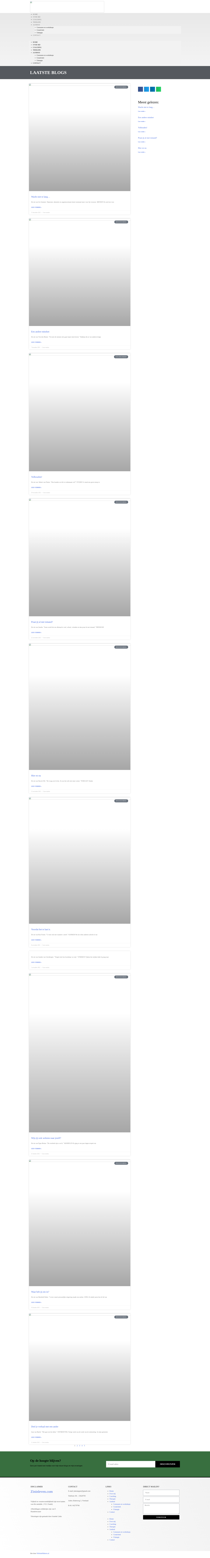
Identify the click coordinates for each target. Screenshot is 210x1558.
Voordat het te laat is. (41, 929)
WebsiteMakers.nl (43, 1553)
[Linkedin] (177, 6)
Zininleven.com (42, 1492)
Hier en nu (36, 775)
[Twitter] (170, 6)
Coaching (37, 47)
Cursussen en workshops (45, 27)
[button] (105, 39)
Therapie (37, 50)
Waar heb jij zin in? (40, 1292)
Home (35, 42)
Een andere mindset (40, 331)
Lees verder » (36, 207)
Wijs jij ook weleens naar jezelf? (46, 1138)
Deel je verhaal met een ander (44, 1426)
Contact (36, 35)
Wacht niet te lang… (40, 196)
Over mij (36, 45)
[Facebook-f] (164, 6)
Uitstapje (40, 60)
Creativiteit (40, 30)
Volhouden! (36, 477)
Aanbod (36, 25)
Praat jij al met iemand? (42, 622)
